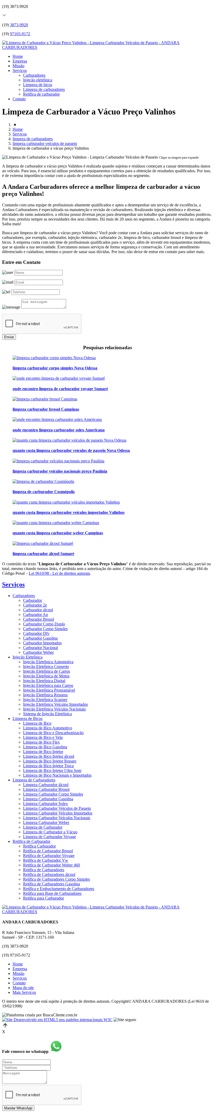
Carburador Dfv (36, 633)
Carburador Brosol (38, 619)
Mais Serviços (24, 992)
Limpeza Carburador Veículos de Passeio (57, 808)
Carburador (32, 600)
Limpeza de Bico (37, 723)
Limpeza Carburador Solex (45, 803)
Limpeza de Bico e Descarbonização (53, 732)
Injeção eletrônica (37, 80)
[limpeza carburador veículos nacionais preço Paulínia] (58, 461)
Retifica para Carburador (43, 898)
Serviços (20, 70)
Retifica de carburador (41, 94)
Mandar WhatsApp (18, 1108)
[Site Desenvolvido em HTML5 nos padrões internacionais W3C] (57, 1019)
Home (18, 56)
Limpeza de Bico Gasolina (45, 747)
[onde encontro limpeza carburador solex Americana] (57, 419)
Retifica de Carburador (31, 841)
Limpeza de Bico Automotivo (47, 728)
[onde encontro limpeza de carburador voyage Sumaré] (59, 378)
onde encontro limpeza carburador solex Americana (59, 430)
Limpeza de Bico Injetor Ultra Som (52, 770)
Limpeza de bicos (37, 84)
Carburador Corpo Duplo (44, 624)
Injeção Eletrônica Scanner (45, 699)
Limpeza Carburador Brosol (46, 789)
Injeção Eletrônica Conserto (46, 666)
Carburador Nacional (40, 647)
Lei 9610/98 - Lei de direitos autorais (59, 573)
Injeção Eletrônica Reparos (45, 695)
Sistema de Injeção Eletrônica (47, 714)
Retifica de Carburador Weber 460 (51, 865)
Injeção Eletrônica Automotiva (48, 662)
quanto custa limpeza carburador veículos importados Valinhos (69, 512)
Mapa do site (23, 987)
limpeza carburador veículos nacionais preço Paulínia (60, 471)
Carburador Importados (42, 643)
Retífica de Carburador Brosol (48, 851)
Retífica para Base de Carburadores (52, 893)
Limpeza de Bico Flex (41, 742)
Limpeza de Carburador (42, 827)
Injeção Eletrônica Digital (44, 680)
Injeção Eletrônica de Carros (46, 671)
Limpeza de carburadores (44, 89)
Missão (18, 66)
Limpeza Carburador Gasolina (48, 799)
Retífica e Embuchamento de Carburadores (58, 888)
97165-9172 (20, 34)
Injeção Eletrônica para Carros (48, 685)
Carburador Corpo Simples (45, 628)
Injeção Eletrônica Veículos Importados (55, 704)
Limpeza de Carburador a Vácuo (50, 832)
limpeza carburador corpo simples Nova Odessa (55, 368)
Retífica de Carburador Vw (45, 860)
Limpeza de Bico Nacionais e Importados (57, 775)
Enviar (9, 337)
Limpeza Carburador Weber (46, 822)
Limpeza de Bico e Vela (43, 737)
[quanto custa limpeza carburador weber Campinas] (56, 522)
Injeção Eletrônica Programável (49, 690)
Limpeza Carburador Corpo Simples (53, 794)
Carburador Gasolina (40, 638)
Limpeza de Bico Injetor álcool (48, 756)
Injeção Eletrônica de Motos (46, 676)
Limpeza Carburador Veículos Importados (57, 813)
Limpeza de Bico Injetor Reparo (49, 761)
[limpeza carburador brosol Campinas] (45, 399)
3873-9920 (19, 25)
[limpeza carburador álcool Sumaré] (43, 543)
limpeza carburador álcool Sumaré (43, 553)
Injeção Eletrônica (27, 657)
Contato (19, 99)
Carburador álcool (38, 610)
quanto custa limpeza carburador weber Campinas (58, 533)
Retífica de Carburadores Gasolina (51, 884)
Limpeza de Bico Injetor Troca (48, 766)
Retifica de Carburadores (43, 870)
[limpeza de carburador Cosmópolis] (43, 481)
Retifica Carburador (39, 846)
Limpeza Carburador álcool (45, 784)
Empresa (20, 61)
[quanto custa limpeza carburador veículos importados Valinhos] (66, 502)
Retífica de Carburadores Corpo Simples (56, 879)
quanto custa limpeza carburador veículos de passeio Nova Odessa (71, 450)
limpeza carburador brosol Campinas (46, 409)
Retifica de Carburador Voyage (48, 855)
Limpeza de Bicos (27, 718)
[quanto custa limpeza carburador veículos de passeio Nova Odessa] (69, 440)
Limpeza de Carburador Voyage (49, 836)
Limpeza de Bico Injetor (43, 751)
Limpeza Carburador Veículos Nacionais (56, 818)
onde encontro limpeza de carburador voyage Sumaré (60, 388)
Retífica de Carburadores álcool (49, 874)
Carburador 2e (35, 605)
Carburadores (34, 75)
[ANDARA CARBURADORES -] (107, 47)
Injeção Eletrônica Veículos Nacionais (54, 709)
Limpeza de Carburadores (34, 780)
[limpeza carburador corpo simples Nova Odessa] (54, 358)
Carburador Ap (35, 614)
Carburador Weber (38, 652)
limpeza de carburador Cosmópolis (44, 491)
